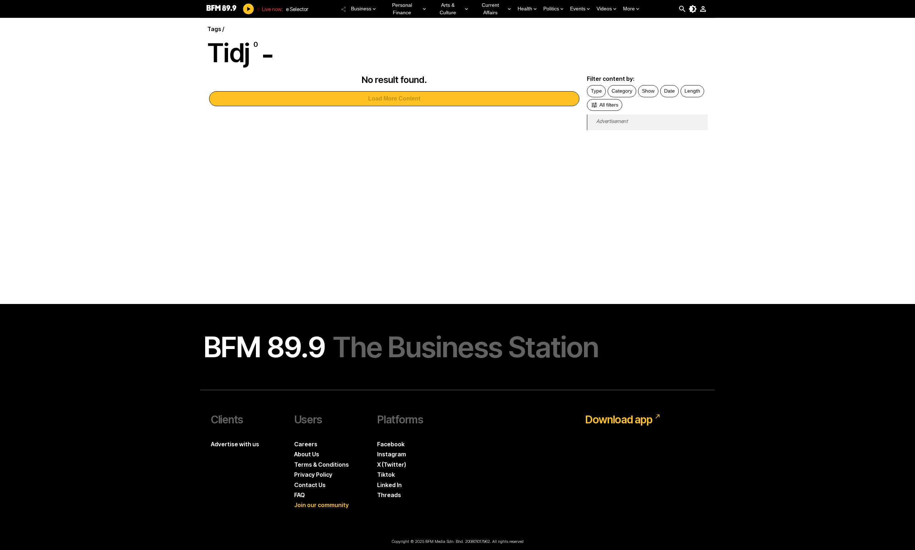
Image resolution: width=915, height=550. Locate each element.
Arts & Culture (448, 8)
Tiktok (386, 474)
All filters (608, 105)
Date (669, 91)
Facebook (391, 444)
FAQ (299, 495)
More (629, 8)
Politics (551, 8)
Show (648, 91)
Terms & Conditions (321, 464)
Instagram (391, 454)
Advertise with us (235, 444)
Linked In (389, 484)
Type (596, 91)
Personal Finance (402, 8)
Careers (305, 444)
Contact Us (310, 484)
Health (525, 8)
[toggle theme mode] (692, 9)
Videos (604, 8)
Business (361, 8)
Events (577, 8)
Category (622, 91)
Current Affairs (490, 8)
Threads (389, 495)
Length (692, 91)
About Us (306, 454)
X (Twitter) (391, 464)
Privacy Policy (313, 474)
